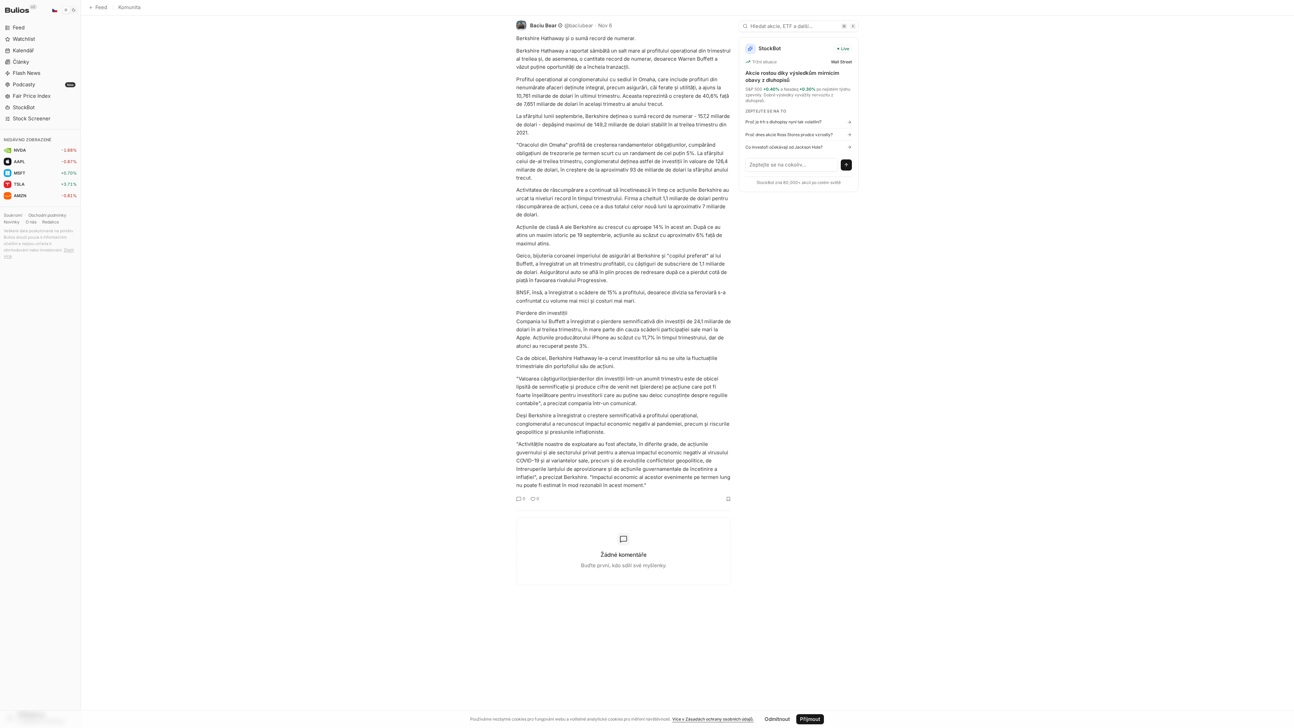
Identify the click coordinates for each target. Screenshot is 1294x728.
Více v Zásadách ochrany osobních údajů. (713, 719)
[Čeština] (54, 10)
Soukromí (13, 215)
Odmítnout (777, 719)
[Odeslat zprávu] (846, 165)
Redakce (50, 221)
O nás (31, 221)
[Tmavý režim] (70, 10)
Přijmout (810, 719)
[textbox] (791, 165)
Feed (101, 7)
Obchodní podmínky (47, 215)
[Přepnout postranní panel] (80, 364)
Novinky (12, 221)
